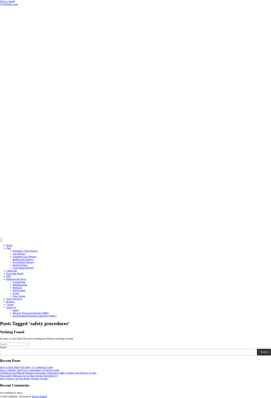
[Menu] (1, 239)
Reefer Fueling (20, 265)
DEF (8, 276)
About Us (11, 307)
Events (16, 293)
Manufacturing (20, 284)
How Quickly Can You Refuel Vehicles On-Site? (24, 378)
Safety (16, 310)
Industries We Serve (16, 279)
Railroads (17, 287)
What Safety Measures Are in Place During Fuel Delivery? (29, 375)
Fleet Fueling (19, 290)
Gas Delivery (19, 253)
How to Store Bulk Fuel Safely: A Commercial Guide (26, 367)
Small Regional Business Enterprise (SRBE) (34, 316)
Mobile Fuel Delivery (23, 259)
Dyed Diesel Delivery (23, 262)
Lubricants (11, 270)
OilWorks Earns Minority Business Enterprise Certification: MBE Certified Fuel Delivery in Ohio (48, 373)
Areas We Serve (14, 299)
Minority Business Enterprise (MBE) (31, 313)
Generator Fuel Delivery (25, 256)
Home (9, 245)
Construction (19, 282)
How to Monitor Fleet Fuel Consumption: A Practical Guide (29, 370)
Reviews (10, 301)
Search (3, 347)
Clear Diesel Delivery (23, 268)
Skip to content (7, 1)
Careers (10, 304)
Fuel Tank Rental (14, 273)
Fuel (8, 248)
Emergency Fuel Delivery (25, 251)
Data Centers (19, 296)
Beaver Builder (39, 396)
